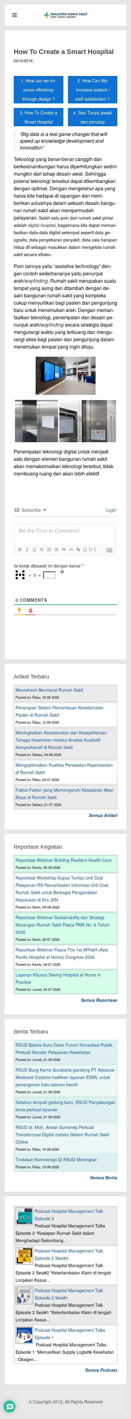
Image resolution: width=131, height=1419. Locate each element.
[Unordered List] (56, 549)
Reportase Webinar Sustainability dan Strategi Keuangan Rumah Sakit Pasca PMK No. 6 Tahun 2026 (63, 924)
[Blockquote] (63, 549)
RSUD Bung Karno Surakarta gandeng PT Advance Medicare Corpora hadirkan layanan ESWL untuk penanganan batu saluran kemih (65, 1077)
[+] (92, 549)
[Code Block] (70, 549)
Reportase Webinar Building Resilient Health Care (64, 860)
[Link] (78, 549)
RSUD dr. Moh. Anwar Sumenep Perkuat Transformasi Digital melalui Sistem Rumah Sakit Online (62, 1134)
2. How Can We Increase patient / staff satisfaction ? (92, 89)
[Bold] (19, 549)
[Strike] (41, 549)
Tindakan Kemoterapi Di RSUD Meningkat (56, 1159)
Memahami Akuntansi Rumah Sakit (49, 690)
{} (85, 549)
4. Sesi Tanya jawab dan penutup (92, 117)
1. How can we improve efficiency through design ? (38, 89)
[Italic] (26, 549)
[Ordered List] (48, 549)
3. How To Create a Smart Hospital (38, 117)
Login (110, 510)
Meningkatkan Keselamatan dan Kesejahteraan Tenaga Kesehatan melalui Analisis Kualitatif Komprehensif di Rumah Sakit (61, 739)
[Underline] (34, 549)
